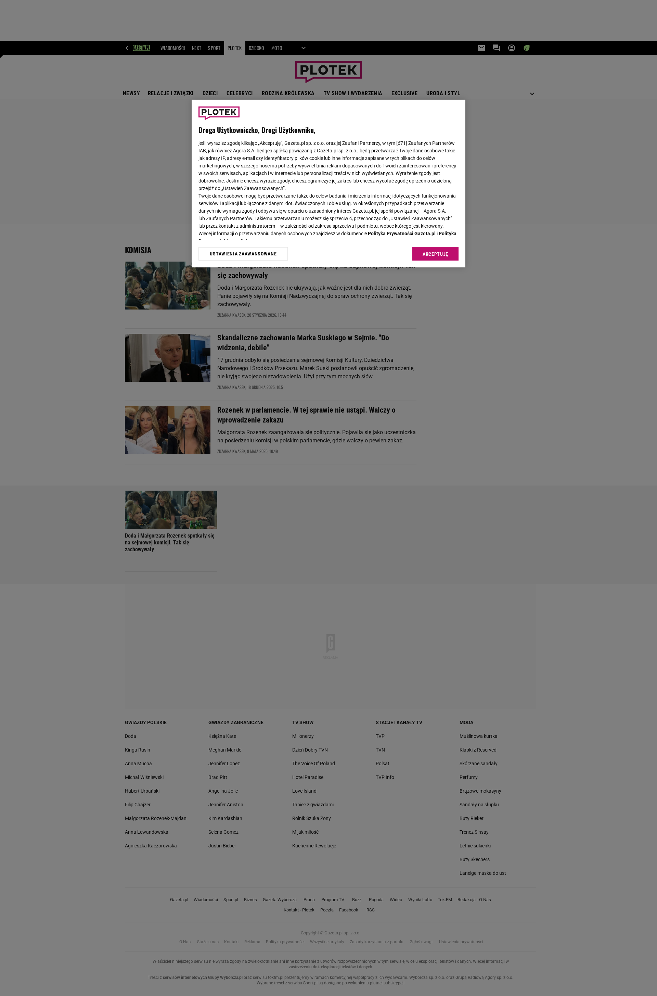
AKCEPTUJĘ (435, 254)
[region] (328, 183)
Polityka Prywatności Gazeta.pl (402, 233)
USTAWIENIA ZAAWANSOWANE (243, 253)
